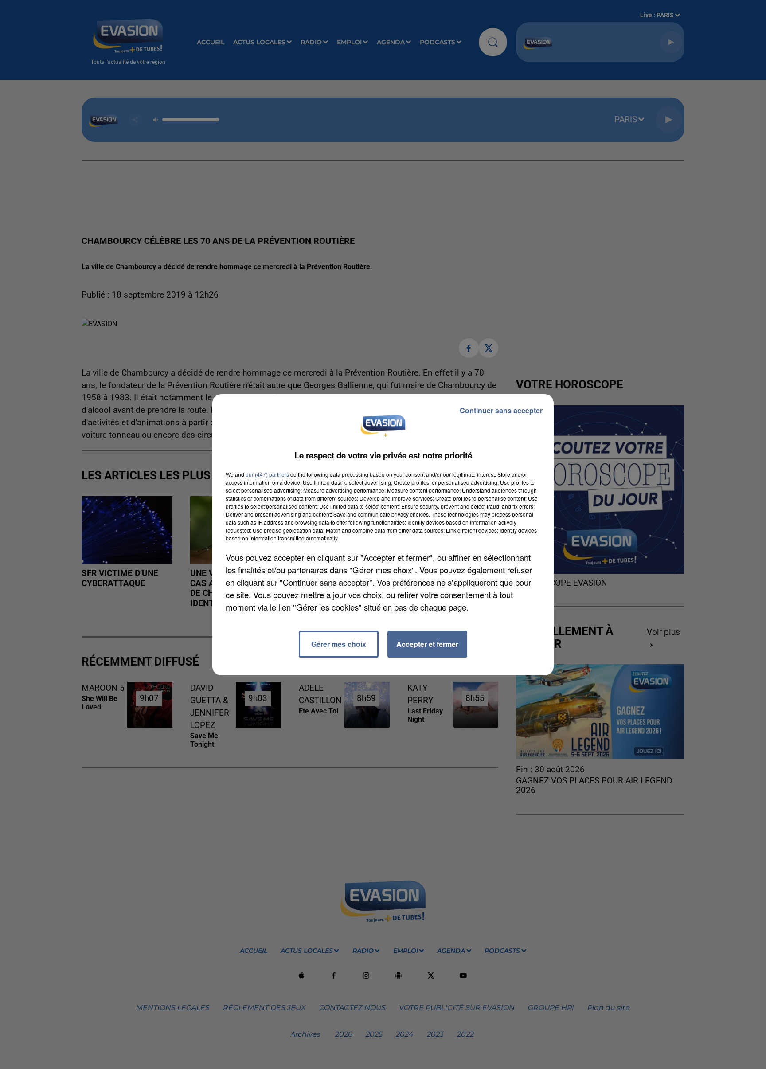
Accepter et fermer (427, 644)
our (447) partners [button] (267, 474)
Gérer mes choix (338, 644)
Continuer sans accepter (501, 410)
